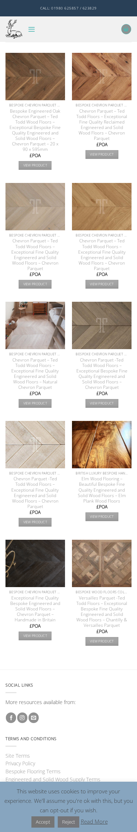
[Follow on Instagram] (22, 717)
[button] (31, 29)
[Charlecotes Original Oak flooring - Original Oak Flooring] (13, 29)
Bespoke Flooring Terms (33, 771)
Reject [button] (68, 822)
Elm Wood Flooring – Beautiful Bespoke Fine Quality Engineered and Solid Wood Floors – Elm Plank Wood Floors (102, 489)
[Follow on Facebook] (11, 717)
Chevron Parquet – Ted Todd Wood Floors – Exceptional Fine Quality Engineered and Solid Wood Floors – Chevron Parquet (35, 254)
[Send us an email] (33, 717)
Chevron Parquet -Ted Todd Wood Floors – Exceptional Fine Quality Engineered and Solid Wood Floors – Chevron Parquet (35, 492)
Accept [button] (43, 822)
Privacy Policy (20, 763)
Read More (94, 821)
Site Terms (17, 755)
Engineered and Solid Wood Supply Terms (52, 779)
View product (35, 165)
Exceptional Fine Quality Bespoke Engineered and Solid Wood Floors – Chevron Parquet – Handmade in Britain (35, 608)
